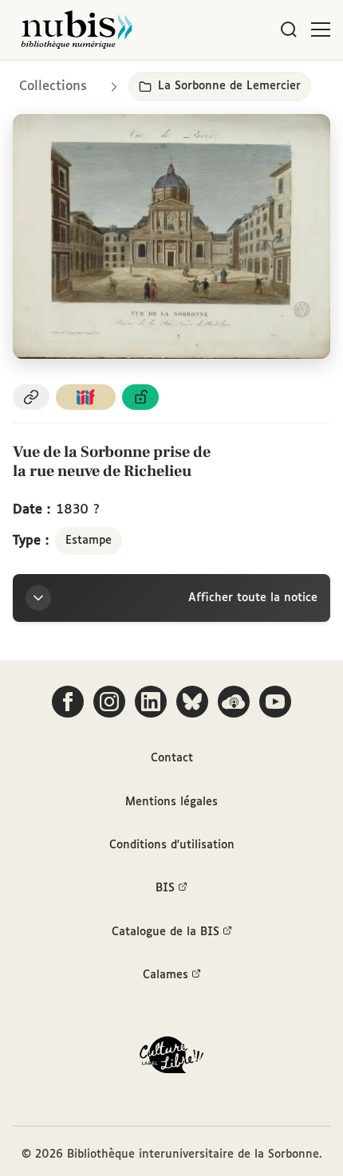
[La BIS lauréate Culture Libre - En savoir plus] (171, 1058)
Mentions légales (171, 802)
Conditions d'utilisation (172, 845)
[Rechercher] (288, 29)
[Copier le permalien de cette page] (31, 397)
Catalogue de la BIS (165, 932)
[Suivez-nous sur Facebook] (68, 702)
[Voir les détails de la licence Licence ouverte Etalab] (140, 397)
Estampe (88, 540)
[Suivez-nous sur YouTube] (275, 702)
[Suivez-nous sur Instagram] (109, 702)
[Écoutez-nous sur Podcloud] (234, 702)
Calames (165, 975)
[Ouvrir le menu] (320, 29)
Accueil (263, 81)
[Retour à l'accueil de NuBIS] (76, 29)
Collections (53, 86)
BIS (165, 888)
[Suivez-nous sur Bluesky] (192, 702)
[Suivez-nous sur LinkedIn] (151, 702)
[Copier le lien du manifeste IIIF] (86, 397)
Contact (172, 758)
